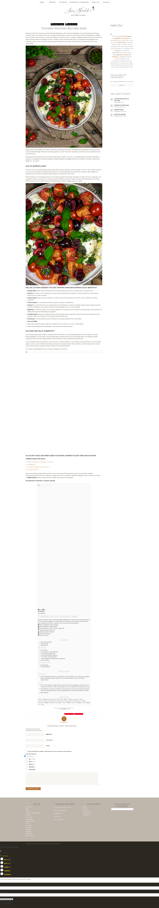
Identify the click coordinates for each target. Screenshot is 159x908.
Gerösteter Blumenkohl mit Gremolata (62, 807)
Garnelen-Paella (32, 469)
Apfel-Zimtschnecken (58, 819)
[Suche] (117, 2)
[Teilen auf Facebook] (35, 714)
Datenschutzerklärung (33, 813)
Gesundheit (29, 819)
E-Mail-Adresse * (5, 892)
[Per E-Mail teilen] (92, 714)
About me (29, 807)
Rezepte (28, 831)
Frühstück (29, 817)
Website (47, 745)
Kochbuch (29, 827)
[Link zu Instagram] (127, 11)
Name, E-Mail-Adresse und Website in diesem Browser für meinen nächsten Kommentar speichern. (50, 751)
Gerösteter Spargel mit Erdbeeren (38, 467)
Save (74, 713)
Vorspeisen (29, 833)
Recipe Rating (49, 734)
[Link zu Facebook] (132, 11)
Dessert (28, 815)
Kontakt (28, 829)
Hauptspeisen (30, 821)
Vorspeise (86, 815)
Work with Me (30, 835)
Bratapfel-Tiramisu (58, 813)
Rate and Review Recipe (6, 899)
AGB (27, 809)
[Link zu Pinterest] (129, 11)
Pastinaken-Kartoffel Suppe (60, 810)
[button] (38, 611)
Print (40, 610)
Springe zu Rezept (58, 24)
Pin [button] (45, 610)
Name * (2, 885)
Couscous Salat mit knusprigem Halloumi (40, 462)
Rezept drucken (72, 24)
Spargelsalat (31, 464)
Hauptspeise (87, 813)
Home (28, 823)
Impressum (29, 825)
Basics (28, 811)
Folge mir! (121, 85)
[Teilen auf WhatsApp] (54, 714)
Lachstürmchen (57, 816)
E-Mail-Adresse (49, 740)
